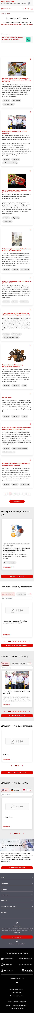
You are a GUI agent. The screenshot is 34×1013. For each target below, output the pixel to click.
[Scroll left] (28, 594)
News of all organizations (17, 772)
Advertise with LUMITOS (16, 989)
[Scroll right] (30, 594)
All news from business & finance (17, 645)
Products (4, 889)
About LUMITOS (16, 992)
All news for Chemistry (17, 715)
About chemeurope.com (17, 996)
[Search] (23, 9)
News (2, 877)
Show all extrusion (17, 576)
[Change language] (28, 9)
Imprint (8, 1005)
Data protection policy (17, 1008)
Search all (17, 501)
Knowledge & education (8, 906)
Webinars (4, 900)
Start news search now (17, 867)
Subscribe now (17, 937)
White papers (5, 895)
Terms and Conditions (19, 1005)
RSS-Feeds (4, 912)
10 (25, 641)
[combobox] (17, 598)
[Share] (25, 9)
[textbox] (17, 598)
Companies (4, 883)
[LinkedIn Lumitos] (17, 983)
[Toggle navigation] (32, 9)
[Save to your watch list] (30, 59)
